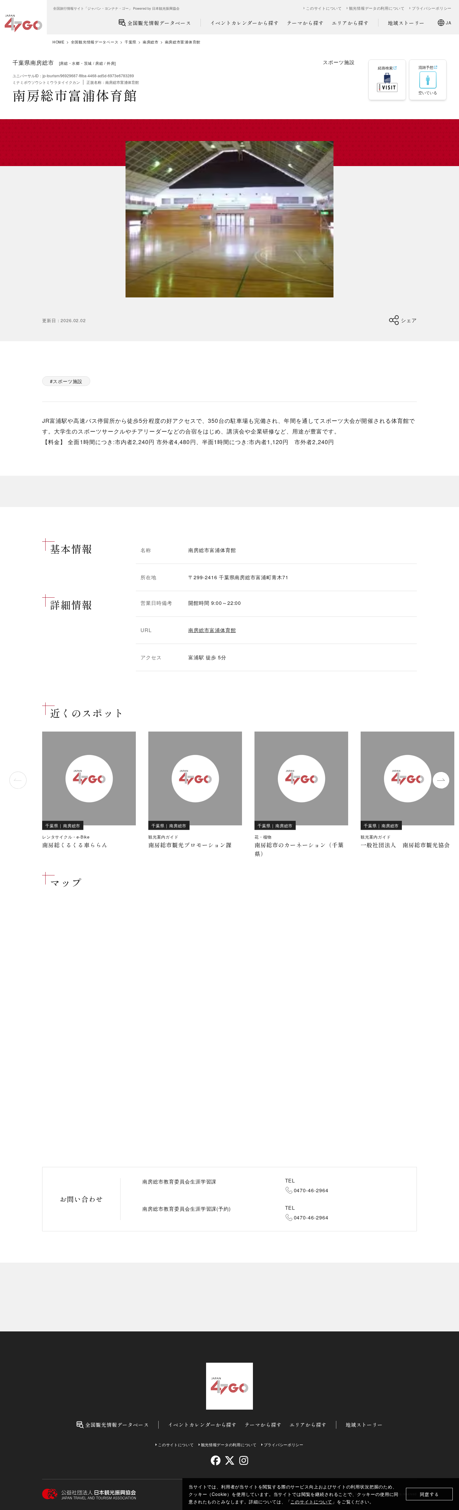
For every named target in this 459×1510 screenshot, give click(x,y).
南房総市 (151, 42)
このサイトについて (311, 1501)
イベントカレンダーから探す (244, 23)
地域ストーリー (406, 23)
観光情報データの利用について (377, 8)
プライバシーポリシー (432, 8)
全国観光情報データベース (159, 23)
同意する (429, 1494)
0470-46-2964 (311, 1190)
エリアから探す (350, 23)
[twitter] (229, 1460)
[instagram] (243, 1460)
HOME (58, 42)
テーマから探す (305, 23)
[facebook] (215, 1460)
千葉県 (130, 42)
